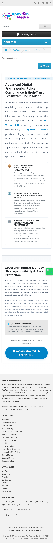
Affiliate (5, 485)
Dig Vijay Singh (22, 409)
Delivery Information (10, 440)
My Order (6, 471)
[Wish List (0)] (43, 3)
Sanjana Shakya (17, 406)
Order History (7, 474)
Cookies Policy (8, 443)
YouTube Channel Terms (12, 431)
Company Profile (9, 422)
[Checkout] (50, 3)
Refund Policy (7, 455)
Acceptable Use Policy (11, 452)
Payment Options (9, 434)
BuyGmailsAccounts (34, 530)
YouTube (16, 50)
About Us (5, 419)
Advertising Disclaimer (11, 449)
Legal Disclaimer (8, 446)
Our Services (7, 425)
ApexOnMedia (16, 530)
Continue (44, 65)
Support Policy (8, 461)
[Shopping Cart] (47, 3)
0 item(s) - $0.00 (27, 34)
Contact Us (6, 480)
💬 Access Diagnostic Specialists (26, 353)
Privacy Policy (7, 428)
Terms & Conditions (10, 437)
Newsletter (6, 491)
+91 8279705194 (24, 509)
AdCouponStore (36, 527)
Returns (5, 482)
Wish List (5, 477)
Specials (5, 488)
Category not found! (33, 50)
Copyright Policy (8, 458)
